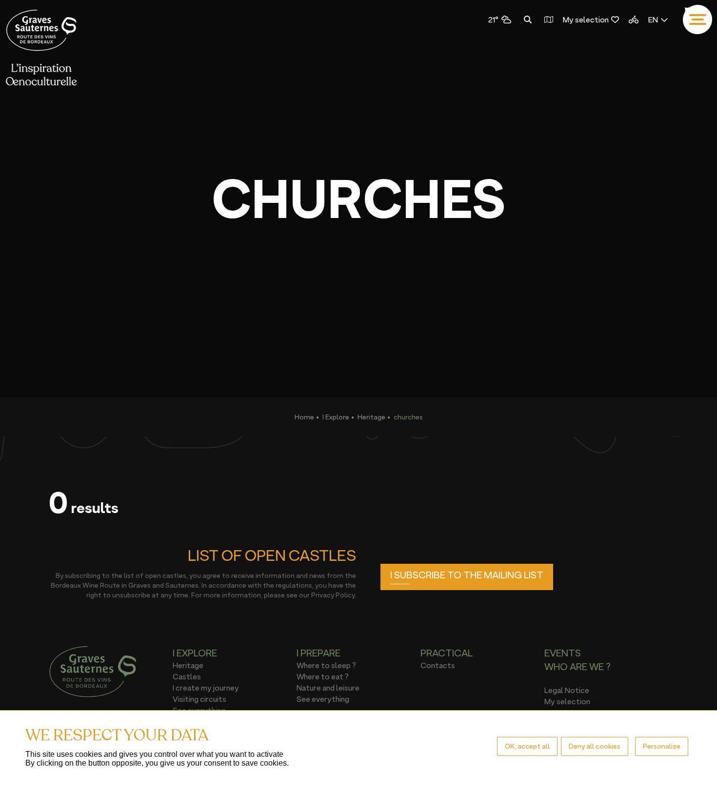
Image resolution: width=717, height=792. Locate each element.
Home (304, 417)
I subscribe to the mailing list (466, 575)
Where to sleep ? (326, 665)
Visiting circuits (199, 699)
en (653, 19)
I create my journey (206, 688)
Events (562, 653)
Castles (187, 676)
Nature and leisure (328, 688)
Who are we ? (577, 667)
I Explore (335, 417)
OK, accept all (527, 746)
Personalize (661, 746)
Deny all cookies (594, 746)
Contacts (437, 665)
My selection (586, 19)
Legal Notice (566, 690)
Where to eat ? (323, 676)
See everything (323, 699)
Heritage (371, 417)
